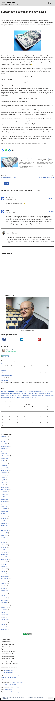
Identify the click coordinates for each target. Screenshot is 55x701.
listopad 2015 (4, 602)
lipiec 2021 (3, 475)
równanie (52, 395)
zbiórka (30, 397)
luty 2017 (3, 571)
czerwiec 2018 (4, 540)
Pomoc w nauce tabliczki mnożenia (9, 663)
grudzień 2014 (4, 629)
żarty (35, 397)
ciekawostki (11, 391)
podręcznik (24, 395)
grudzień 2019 (4, 504)
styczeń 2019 (4, 523)
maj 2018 (3, 542)
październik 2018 (5, 530)
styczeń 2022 (4, 465)
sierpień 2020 (4, 492)
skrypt (2, 397)
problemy (43, 395)
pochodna (19, 395)
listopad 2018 (4, 528)
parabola (14, 395)
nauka (48, 393)
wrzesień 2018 (4, 532)
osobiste (10, 395)
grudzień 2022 (4, 451)
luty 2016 (3, 595)
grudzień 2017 (4, 554)
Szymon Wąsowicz (8, 14)
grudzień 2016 (4, 576)
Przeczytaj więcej (5, 698)
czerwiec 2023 (4, 448)
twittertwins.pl (3, 370)
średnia (33, 397)
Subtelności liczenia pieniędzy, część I (9, 167)
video (4, 397)
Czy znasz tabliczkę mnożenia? (8, 651)
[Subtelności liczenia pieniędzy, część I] (9, 162)
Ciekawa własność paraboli (7, 653)
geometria (43, 391)
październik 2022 (5, 455)
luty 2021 (3, 484)
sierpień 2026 (4, 436)
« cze (2, 429)
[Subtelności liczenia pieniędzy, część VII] (28, 162)
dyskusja (17, 391)
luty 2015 (3, 624)
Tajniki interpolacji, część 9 (7, 656)
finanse (6, 183)
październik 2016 (5, 578)
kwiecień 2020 (4, 499)
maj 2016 (3, 588)
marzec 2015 (4, 622)
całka (5, 391)
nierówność (4, 395)
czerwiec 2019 (4, 511)
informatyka (3, 393)
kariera (19, 393)
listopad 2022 (4, 453)
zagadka (22, 397)
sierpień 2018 (4, 535)
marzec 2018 (4, 547)
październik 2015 (5, 605)
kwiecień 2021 (4, 482)
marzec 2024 (4, 443)
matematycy (31, 393)
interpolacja (9, 393)
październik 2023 (5, 446)
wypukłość (11, 397)
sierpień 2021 (4, 472)
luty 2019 (3, 520)
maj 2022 (3, 460)
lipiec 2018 (3, 537)
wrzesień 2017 (4, 561)
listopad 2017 (4, 556)
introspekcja (15, 393)
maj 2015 (3, 617)
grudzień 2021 (4, 468)
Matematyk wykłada (8, 670)
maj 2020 (3, 496)
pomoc (33, 395)
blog (2, 391)
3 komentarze (24, 14)
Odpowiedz (51, 198)
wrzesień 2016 (4, 581)
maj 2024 (3, 441)
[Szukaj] (52, 3)
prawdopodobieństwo (37, 395)
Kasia (2, 677)
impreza (48, 391)
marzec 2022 (4, 463)
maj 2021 (3, 479)
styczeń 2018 (4, 552)
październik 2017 (5, 559)
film (33, 391)
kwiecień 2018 (4, 545)
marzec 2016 (4, 593)
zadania (17, 397)
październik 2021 (5, 470)
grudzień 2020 (4, 487)
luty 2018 (3, 549)
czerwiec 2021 (4, 477)
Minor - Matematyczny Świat (6, 375)
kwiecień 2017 (4, 569)
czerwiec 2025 (4, 439)
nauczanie (42, 393)
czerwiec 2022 (4, 458)
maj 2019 (3, 513)
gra (45, 391)
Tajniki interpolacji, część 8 (7, 658)
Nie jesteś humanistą (6, 641)
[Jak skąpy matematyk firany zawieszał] (46, 162)
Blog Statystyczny (4, 380)
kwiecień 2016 (4, 590)
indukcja (52, 391)
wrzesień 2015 (4, 607)
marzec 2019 (4, 518)
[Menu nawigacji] (50, 3)
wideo (6, 397)
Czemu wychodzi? (5, 646)
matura (36, 393)
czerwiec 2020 (4, 494)
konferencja (25, 393)
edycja (20, 391)
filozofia (35, 391)
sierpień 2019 (4, 508)
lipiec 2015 (3, 612)
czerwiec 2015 (4, 614)
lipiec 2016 (3, 585)
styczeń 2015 (4, 626)
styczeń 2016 (4, 597)
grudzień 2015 (4, 600)
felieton (31, 391)
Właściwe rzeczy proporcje (7, 644)
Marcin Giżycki (9, 197)
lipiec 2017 (3, 564)
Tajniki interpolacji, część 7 (7, 661)
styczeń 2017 (4, 573)
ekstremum (24, 391)
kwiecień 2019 (4, 516)
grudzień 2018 (4, 525)
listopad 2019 (4, 506)
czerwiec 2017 (4, 566)
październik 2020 (5, 489)
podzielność (29, 395)
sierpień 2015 (4, 610)
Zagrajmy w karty (5, 649)
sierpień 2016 (4, 583)
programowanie (48, 395)
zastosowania (26, 397)
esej (28, 391)
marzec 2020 (4, 501)
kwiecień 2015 (4, 619)
